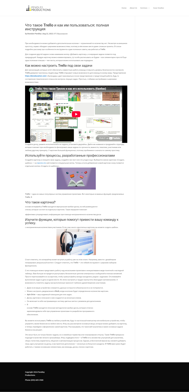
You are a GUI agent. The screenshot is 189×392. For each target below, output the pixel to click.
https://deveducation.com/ (36, 76)
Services (143, 8)
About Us (133, 8)
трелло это (41, 163)
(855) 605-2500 (37, 380)
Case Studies (158, 8)
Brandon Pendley (34, 34)
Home (124, 8)
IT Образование (61, 34)
